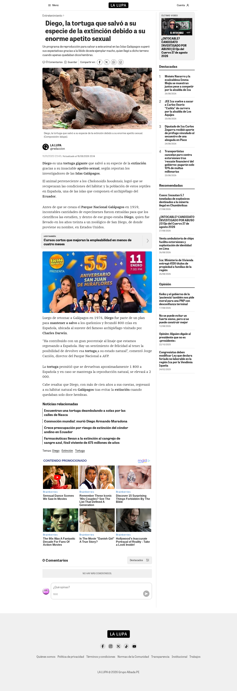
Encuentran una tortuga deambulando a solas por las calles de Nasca (85, 412)
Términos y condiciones (100, 656)
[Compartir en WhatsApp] (113, 62)
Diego (55, 450)
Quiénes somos (45, 656)
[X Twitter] (118, 646)
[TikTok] (126, 646)
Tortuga (80, 450)
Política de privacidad (71, 656)
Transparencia (160, 656)
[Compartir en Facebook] (99, 62)
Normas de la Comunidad (133, 656)
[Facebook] (103, 646)
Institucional (179, 656)
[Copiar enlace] (120, 62)
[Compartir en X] (106, 62)
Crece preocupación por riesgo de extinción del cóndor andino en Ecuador (86, 429)
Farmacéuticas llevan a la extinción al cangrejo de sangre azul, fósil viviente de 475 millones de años (82, 440)
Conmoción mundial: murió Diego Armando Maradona (85, 421)
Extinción (67, 450)
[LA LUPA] (118, 5)
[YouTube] (134, 646)
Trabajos (195, 656)
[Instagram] (111, 646)
